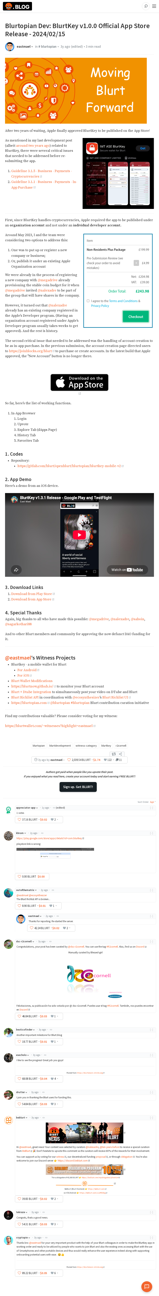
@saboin (137, 619)
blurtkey (106, 745)
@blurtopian (60, 703)
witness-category (86, 745)
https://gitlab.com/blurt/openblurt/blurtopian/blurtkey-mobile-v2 (69, 466)
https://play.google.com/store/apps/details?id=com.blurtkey (49, 838)
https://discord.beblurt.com (73, 1160)
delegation (126, 1156)
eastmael (24, 46)
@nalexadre (47, 290)
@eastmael (18, 657)
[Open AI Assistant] (146, 1286)
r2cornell (121, 745)
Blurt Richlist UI (115, 697)
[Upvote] (69, 759)
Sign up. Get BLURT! (78, 787)
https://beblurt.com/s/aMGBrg (92, 1193)
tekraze (20, 1212)
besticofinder (24, 1029)
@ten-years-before (109, 1147)
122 (109, 759)
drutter (20, 1092)
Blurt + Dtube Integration (31, 692)
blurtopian (39, 745)
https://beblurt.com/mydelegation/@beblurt (100, 1177)
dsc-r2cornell (24, 941)
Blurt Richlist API (25, 697)
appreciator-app (25, 807)
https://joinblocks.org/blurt (30, 351)
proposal (101, 1156)
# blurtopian (47, 46)
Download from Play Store (31, 594)
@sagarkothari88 (18, 624)
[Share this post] (120, 754)
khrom (20, 833)
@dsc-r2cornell (76, 946)
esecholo (21, 1055)
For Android (26, 670)
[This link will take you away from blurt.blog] (85, 1132)
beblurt (20, 1117)
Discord (140, 946)
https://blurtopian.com (29, 703)
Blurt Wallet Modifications (32, 681)
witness (60, 1156)
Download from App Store (31, 599)
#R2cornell (112, 946)
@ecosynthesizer (86, 697)
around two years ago (33, 146)
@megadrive (48, 280)
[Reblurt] (114, 754)
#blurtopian (80, 703)
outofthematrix (25, 890)
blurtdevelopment (60, 745)
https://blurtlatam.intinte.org (90, 1073)
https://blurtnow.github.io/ (32, 686)
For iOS (23, 675)
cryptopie (22, 1237)
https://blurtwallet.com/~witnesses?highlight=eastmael (49, 726)
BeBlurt (26, 1151)
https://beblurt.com (96, 1189)
